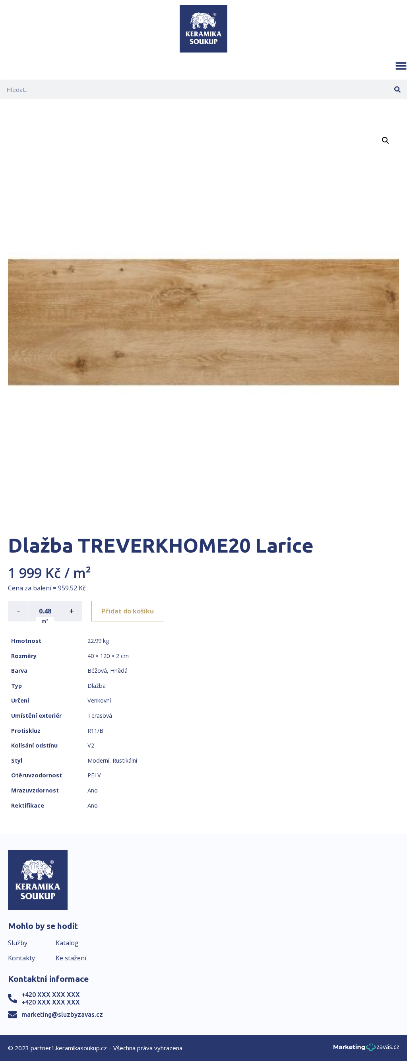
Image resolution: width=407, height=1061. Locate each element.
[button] (401, 66)
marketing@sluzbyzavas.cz (62, 1014)
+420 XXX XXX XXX (50, 994)
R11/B (95, 730)
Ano (92, 790)
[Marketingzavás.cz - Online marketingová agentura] (366, 1049)
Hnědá (119, 670)
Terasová (99, 715)
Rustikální (124, 760)
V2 (90, 745)
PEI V (94, 775)
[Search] (397, 89)
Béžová (97, 670)
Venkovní (99, 700)
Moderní (98, 760)
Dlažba (96, 685)
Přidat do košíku (128, 611)
